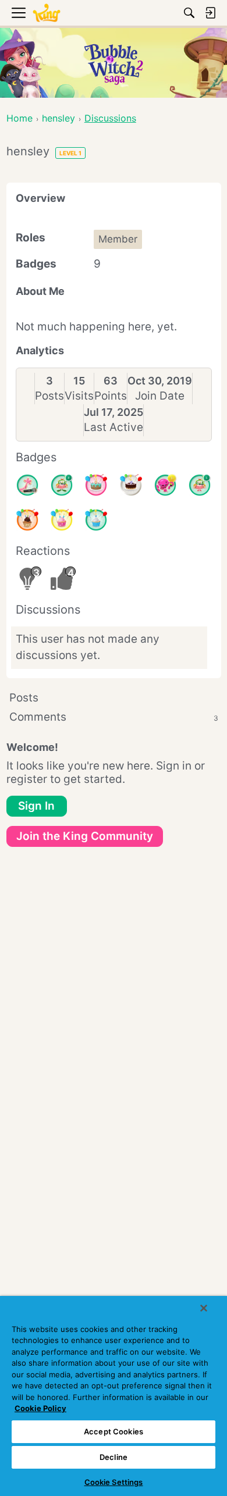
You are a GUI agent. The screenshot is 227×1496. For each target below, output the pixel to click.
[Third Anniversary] (27, 520)
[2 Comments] (62, 485)
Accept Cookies (113, 1431)
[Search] (189, 13)
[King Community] (47, 13)
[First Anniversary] (96, 520)
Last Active (113, 427)
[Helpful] (165, 485)
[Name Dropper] (27, 485)
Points (110, 396)
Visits (79, 396)
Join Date (160, 396)
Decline (113, 1457)
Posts (49, 396)
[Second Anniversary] (62, 520)
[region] (113, 1396)
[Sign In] (210, 13)
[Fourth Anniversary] (96, 485)
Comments (113, 717)
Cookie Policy (40, 1408)
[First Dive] (200, 485)
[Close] (203, 1308)
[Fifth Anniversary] (131, 485)
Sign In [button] (36, 806)
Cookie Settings (113, 1482)
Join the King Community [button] (84, 836)
